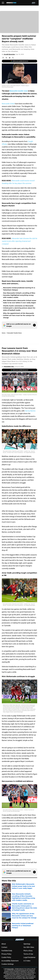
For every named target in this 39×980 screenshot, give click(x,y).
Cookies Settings (7, 964)
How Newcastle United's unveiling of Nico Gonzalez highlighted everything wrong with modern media (19, 295)
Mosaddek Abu (9, 366)
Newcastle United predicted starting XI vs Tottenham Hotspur (19, 289)
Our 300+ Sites (28, 947)
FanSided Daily (6, 951)
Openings (26, 944)
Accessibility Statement (10, 961)
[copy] (13, 57)
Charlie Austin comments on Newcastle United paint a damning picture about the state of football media (19, 308)
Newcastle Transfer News (14, 333)
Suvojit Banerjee (9, 54)
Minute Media (10, 968)
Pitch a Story (28, 951)
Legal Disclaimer (29, 957)
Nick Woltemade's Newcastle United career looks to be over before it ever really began (19, 302)
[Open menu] (3, 3)
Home (3, 333)
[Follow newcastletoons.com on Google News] (34, 325)
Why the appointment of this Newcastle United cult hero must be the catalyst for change (18, 315)
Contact (4, 947)
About (3, 944)
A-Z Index (26, 961)
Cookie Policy (6, 957)
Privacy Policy (6, 954)
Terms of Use (28, 954)
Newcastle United (8, 104)
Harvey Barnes (30, 411)
